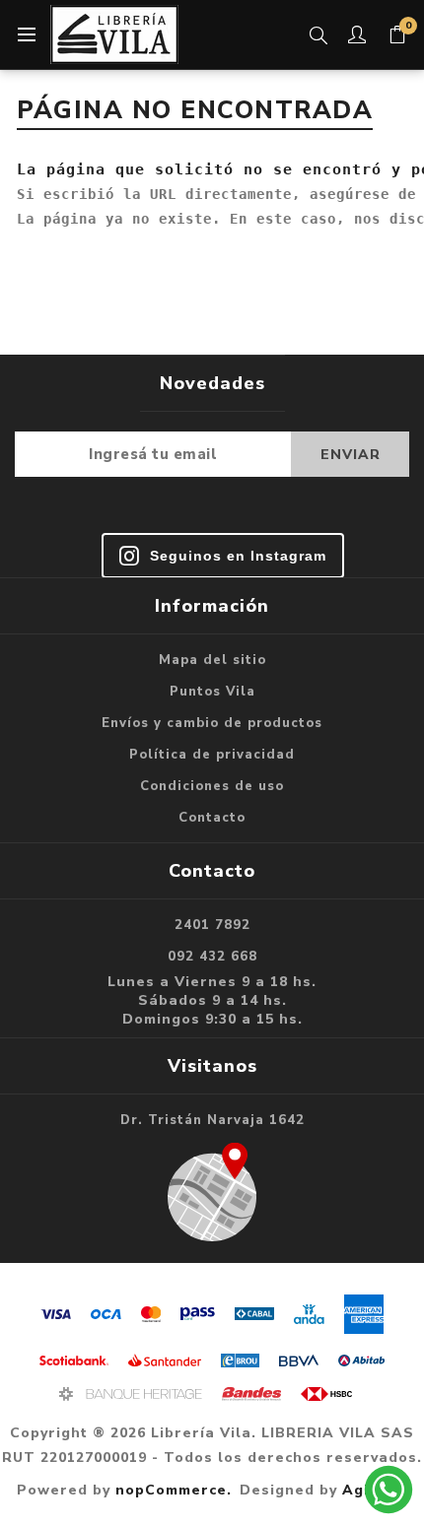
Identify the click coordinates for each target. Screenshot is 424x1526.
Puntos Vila (212, 691)
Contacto (212, 818)
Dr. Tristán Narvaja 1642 (212, 1120)
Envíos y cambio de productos (212, 723)
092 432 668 (212, 956)
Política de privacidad (212, 754)
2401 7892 (212, 925)
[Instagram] (223, 555)
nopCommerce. (173, 1490)
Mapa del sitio (212, 660)
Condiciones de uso (212, 786)
